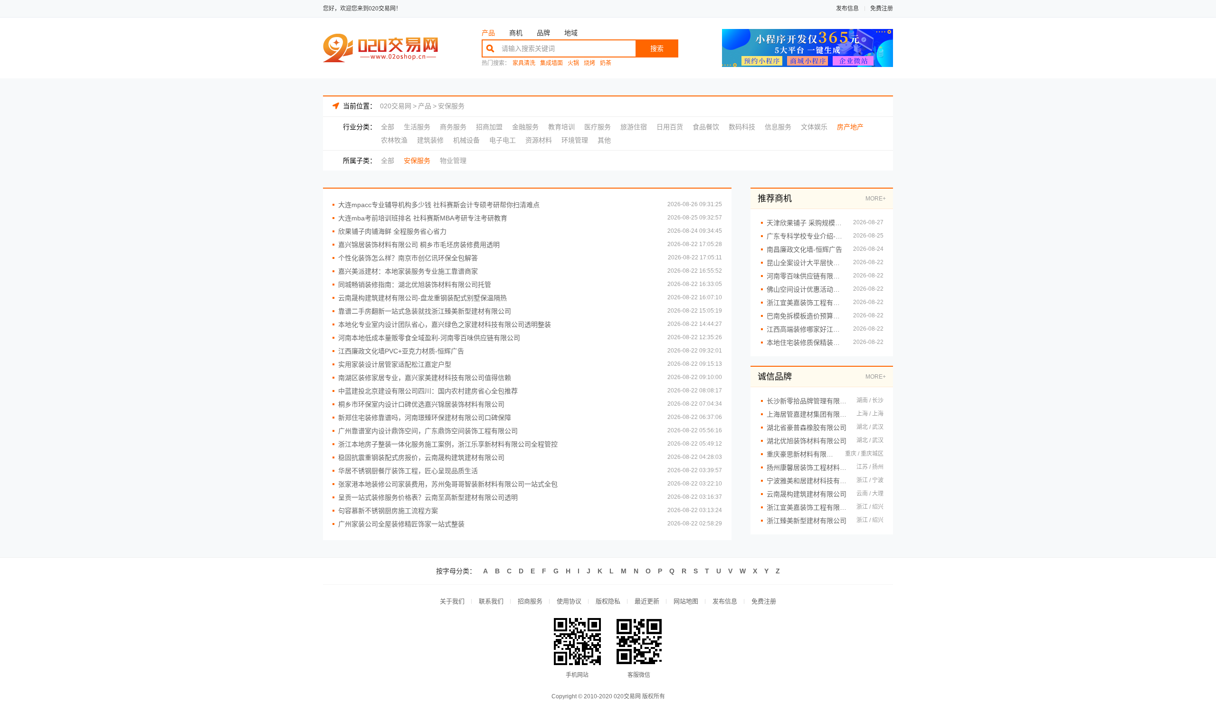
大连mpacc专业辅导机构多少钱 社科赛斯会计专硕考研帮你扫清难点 (439, 205)
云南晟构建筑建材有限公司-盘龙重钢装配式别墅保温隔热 (422, 298)
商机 (515, 33)
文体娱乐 (814, 127)
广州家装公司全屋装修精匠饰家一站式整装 (401, 524)
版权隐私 (608, 601)
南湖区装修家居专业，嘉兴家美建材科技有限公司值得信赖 (424, 377)
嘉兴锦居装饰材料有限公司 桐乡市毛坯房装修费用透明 (419, 244)
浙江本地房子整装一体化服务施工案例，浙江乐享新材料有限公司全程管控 (448, 444)
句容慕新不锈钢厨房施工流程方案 (388, 510)
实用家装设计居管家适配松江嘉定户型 (394, 364)
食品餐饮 (706, 127)
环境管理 (574, 140)
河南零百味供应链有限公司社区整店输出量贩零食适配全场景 (805, 276)
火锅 (573, 63)
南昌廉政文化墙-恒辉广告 (804, 249)
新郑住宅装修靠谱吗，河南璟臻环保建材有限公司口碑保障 (424, 417)
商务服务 (453, 127)
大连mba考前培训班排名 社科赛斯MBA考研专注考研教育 (422, 218)
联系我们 (491, 601)
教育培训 (561, 127)
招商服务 (530, 601)
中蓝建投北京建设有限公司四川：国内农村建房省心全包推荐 (428, 391)
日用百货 (669, 127)
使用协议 (569, 601)
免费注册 (881, 8)
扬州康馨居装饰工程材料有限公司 (807, 467)
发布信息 (847, 8)
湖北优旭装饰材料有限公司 (806, 441)
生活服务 (417, 127)
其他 (604, 140)
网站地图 (686, 601)
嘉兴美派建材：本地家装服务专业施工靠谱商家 (408, 271)
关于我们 (452, 601)
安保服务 (451, 106)
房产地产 (850, 127)
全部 (387, 127)
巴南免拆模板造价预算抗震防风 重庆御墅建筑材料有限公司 (805, 316)
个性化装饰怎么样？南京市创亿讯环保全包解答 (408, 258)
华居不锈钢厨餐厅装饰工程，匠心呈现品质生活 (408, 471)
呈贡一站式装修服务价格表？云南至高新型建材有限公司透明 (428, 497)
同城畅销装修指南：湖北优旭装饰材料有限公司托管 (414, 284)
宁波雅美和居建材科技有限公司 (807, 481)
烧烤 (589, 63)
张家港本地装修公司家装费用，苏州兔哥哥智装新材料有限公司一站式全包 (448, 484)
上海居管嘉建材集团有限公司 (807, 414)
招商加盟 (489, 127)
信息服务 (778, 127)
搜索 (657, 48)
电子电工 (502, 140)
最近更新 (647, 601)
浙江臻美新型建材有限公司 (806, 520)
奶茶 (605, 63)
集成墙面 (551, 63)
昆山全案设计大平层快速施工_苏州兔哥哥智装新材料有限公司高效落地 (805, 263)
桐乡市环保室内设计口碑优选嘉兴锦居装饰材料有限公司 (421, 404)
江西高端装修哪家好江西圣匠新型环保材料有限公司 (805, 329)
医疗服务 (597, 127)
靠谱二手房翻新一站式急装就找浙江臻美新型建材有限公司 (424, 311)
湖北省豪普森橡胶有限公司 (806, 427)
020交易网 (395, 106)
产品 (488, 33)
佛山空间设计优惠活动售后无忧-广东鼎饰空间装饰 (805, 289)
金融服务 (525, 127)
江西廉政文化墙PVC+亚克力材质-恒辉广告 (401, 351)
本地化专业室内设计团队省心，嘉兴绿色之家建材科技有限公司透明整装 (444, 324)
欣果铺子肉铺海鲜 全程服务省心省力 (392, 231)
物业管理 (453, 160)
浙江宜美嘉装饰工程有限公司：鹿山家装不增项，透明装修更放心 (805, 302)
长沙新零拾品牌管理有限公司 (807, 401)
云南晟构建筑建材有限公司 (806, 494)
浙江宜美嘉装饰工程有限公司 (807, 507)
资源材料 (538, 140)
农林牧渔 (394, 140)
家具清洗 (524, 63)
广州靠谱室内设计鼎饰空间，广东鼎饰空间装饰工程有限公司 (428, 431)
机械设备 (466, 140)
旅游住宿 (633, 127)
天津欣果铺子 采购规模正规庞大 (805, 223)
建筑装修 (430, 140)
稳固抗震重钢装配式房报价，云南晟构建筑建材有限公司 (421, 457)
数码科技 (742, 127)
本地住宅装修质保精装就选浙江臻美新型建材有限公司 (805, 342)
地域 (571, 33)
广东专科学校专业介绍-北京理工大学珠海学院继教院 (805, 236)
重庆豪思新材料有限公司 (801, 454)
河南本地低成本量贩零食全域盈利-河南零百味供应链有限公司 (429, 338)
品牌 (543, 33)
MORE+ (875, 198)
